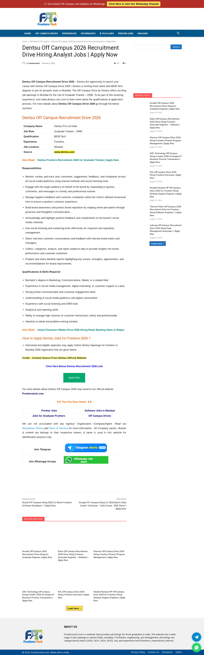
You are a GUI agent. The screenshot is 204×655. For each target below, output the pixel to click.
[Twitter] (196, 637)
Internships (88, 33)
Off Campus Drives (46, 33)
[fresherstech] (24, 63)
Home (27, 33)
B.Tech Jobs (107, 33)
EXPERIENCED (69, 33)
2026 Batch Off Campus (39, 41)
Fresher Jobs (125, 33)
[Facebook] (44, 71)
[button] (178, 33)
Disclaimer (167, 652)
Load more (73, 608)
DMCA (178, 652)
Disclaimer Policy (32, 428)
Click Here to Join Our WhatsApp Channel (134, 4)
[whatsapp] (196, 647)
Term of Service (58, 428)
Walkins (143, 33)
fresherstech (34, 63)
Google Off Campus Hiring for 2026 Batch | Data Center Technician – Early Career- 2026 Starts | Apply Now (102, 505)
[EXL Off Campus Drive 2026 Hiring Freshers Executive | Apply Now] (74, 577)
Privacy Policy (138, 652)
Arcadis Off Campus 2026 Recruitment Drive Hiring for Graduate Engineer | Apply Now (37, 554)
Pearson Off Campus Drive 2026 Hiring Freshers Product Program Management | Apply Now (109, 554)
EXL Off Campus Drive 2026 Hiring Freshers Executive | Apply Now (73, 595)
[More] (71, 71)
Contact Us (153, 652)
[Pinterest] (57, 71)
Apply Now (74, 377)
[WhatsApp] (64, 71)
